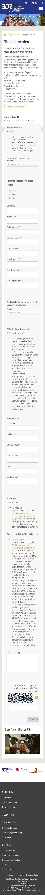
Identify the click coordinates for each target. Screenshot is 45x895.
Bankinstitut (12, 477)
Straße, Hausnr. (14, 238)
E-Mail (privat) (13, 259)
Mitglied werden (11, 828)
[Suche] (42, 3)
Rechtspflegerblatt (11, 855)
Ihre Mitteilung (13, 653)
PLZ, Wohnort (13, 249)
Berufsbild (9, 815)
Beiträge (7, 837)
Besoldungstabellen (12, 860)
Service (7, 845)
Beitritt (10, 132)
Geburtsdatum (13, 227)
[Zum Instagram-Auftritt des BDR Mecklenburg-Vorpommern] (36, 3)
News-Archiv (9, 869)
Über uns (8, 792)
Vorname (11, 206)
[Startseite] (5, 35)
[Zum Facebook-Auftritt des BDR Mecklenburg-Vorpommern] (33, 3)
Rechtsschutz (9, 851)
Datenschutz (13, 502)
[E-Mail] (26, 3)
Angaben (11, 309)
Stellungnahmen (11, 802)
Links (6, 865)
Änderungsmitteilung (13, 833)
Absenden (33, 719)
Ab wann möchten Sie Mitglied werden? (20, 159)
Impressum (20, 875)
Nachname (12, 217)
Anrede (10, 185)
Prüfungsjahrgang (15, 281)
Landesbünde (9, 807)
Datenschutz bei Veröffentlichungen (22, 534)
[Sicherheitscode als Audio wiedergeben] (36, 698)
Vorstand (7, 798)
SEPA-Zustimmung (15, 333)
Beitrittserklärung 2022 (16, 107)
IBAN (9, 466)
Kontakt (10, 875)
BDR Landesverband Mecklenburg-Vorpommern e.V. (24, 516)
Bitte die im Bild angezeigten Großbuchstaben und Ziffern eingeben (26, 688)
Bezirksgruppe (13, 270)
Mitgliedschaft (14, 35)
